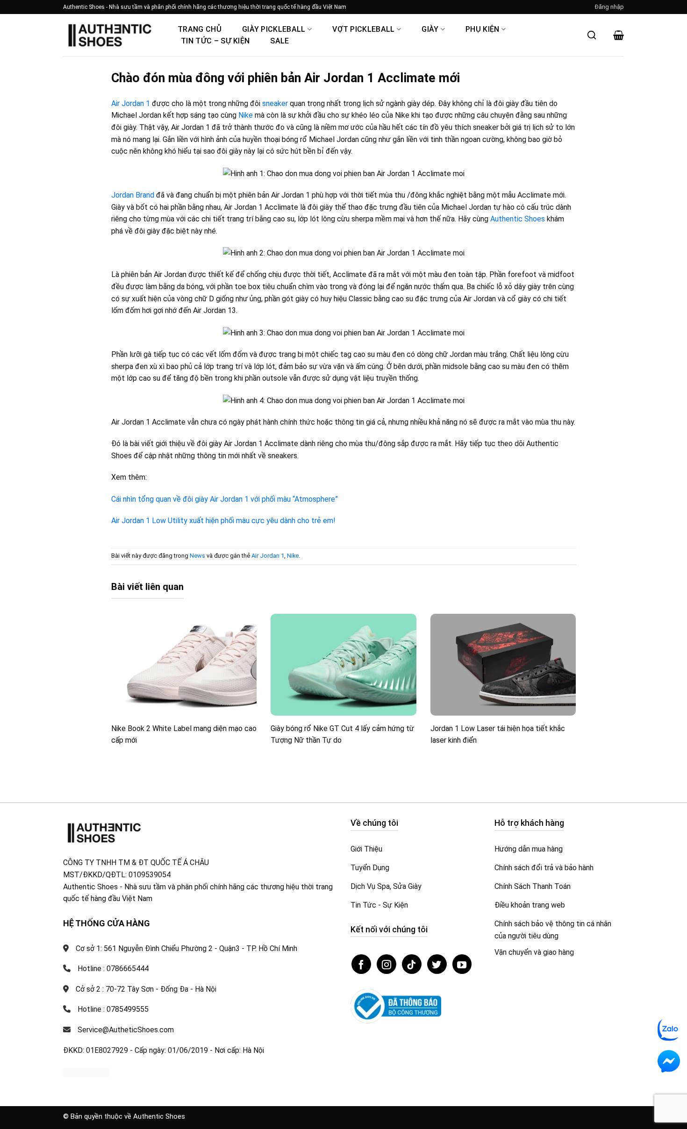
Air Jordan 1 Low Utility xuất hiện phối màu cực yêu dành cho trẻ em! (223, 520)
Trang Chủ (200, 29)
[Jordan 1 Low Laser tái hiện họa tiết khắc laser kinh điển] (503, 665)
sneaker (275, 103)
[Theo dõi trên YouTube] (462, 964)
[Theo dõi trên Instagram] (386, 964)
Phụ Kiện (482, 29)
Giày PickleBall (274, 29)
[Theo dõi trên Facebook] (361, 964)
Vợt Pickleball (363, 29)
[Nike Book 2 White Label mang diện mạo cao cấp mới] (184, 665)
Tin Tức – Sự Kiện (215, 40)
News (197, 555)
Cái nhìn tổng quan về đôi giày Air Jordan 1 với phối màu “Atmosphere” (224, 499)
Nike (245, 115)
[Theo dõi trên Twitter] (437, 964)
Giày (430, 29)
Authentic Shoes (517, 218)
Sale (279, 40)
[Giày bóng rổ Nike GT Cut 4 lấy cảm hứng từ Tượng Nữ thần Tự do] (343, 665)
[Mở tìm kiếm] (592, 35)
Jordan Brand (132, 195)
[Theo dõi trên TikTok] (412, 964)
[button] (609, 7)
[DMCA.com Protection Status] (86, 1071)
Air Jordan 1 (130, 103)
